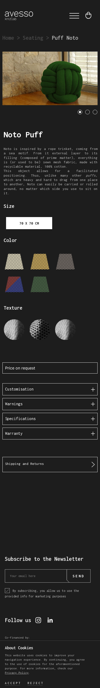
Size (9, 206)
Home (8, 38)
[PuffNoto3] (50, 78)
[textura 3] (65, 330)
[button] (74, 16)
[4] (14, 284)
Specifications (20, 418)
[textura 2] (40, 330)
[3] (65, 262)
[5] (40, 284)
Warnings (14, 404)
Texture (13, 308)
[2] (40, 262)
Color (10, 240)
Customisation (19, 389)
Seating (33, 38)
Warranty (14, 433)
